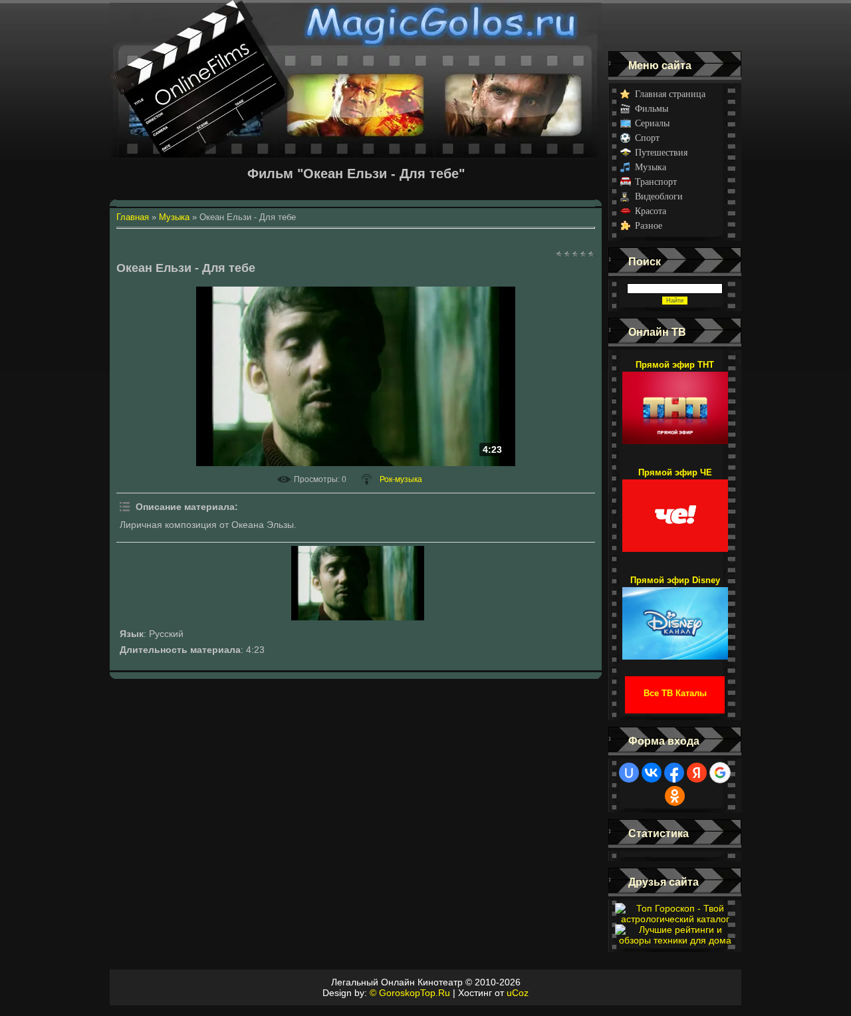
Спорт (647, 138)
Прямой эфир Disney (675, 580)
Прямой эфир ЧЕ (675, 472)
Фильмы (651, 109)
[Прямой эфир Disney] (675, 617)
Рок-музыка (401, 479)
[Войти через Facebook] (674, 773)
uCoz (518, 992)
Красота (650, 211)
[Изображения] (357, 583)
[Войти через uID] (629, 773)
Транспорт (656, 182)
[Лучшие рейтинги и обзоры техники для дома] (675, 940)
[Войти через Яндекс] (697, 773)
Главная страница (670, 94)
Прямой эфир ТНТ (675, 365)
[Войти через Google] (720, 772)
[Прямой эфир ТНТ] (675, 402)
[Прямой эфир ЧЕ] (675, 509)
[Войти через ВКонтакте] (652, 773)
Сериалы (652, 123)
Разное (648, 226)
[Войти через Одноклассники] (675, 796)
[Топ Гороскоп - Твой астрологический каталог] (675, 919)
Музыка (650, 167)
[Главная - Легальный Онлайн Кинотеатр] (356, 25)
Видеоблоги (659, 196)
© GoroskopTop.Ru (410, 992)
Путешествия (661, 153)
